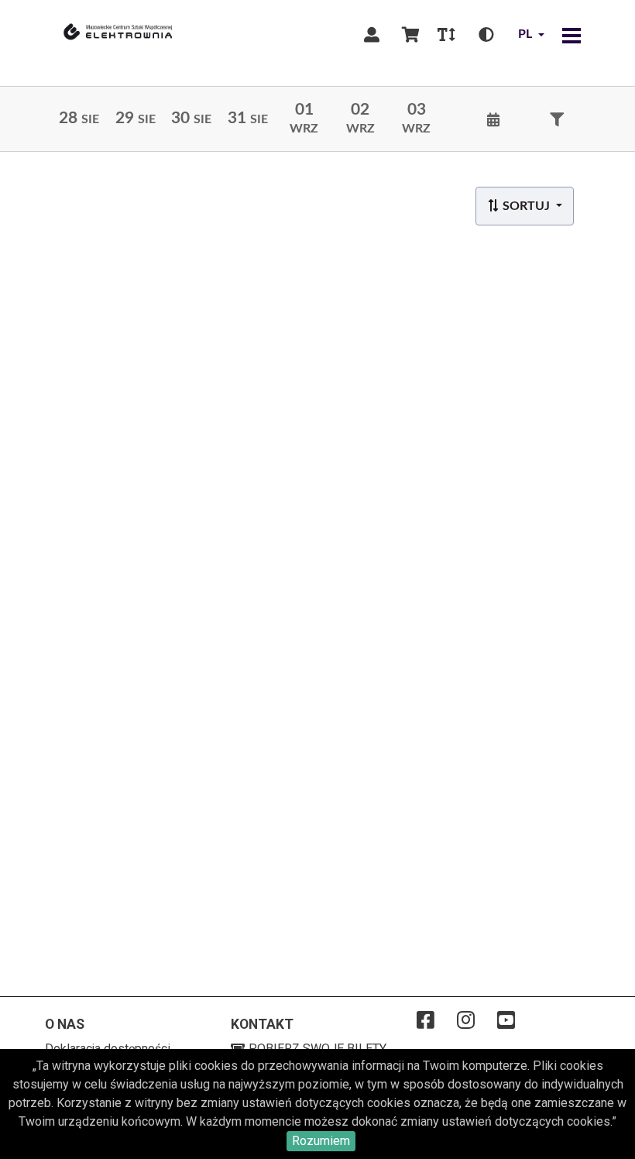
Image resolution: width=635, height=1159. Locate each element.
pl (525, 34)
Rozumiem (321, 1140)
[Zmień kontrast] (486, 35)
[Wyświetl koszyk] (410, 34)
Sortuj (526, 206)
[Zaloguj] (372, 35)
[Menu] (571, 34)
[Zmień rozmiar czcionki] (446, 35)
